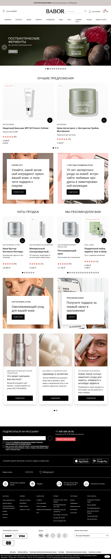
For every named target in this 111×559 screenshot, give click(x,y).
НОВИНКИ (7, 20)
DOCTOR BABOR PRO (59, 521)
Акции (89, 20)
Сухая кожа (73, 512)
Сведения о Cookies (95, 552)
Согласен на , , (24, 443)
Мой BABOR (23, 503)
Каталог (19, 20)
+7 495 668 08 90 (65, 431)
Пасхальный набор (92, 516)
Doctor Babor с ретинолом (60, 514)
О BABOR (39, 500)
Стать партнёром (41, 503)
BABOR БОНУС (101, 20)
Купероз (72, 500)
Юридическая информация (44, 509)
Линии (28, 20)
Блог (38, 512)
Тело (69, 20)
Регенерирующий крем (93, 508)
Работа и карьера (41, 506)
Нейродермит (74, 503)
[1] (54, 410)
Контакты (13, 552)
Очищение (50, 20)
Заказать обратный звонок (65, 439)
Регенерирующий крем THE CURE (59, 505)
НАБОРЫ (39, 20)
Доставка (5, 514)
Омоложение (73, 509)
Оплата (5, 517)
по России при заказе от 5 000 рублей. (55, 3)
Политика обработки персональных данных (9, 507)
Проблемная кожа (75, 506)
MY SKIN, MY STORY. (59, 518)
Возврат (5, 511)
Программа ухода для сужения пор (59, 510)
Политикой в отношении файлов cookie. (66, 557)
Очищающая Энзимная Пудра (93, 500)
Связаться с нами (25, 509)
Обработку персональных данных (25, 442)
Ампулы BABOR (91, 505)
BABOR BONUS (24, 506)
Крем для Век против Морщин (93, 512)
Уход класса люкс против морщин (60, 500)
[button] (4, 47)
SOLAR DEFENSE (92, 519)
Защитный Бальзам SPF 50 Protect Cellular (26, 128)
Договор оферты (25, 444)
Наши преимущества (8, 500)
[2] (56, 410)
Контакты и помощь (25, 500)
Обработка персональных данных (76, 552)
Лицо (61, 20)
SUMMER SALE (78, 20)
